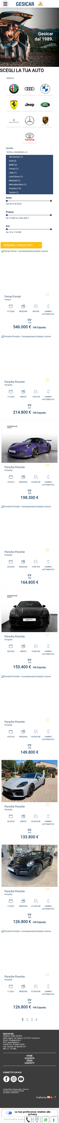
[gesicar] (29, 4)
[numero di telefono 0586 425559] (28, 1120)
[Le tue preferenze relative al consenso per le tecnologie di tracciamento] (54, 1120)
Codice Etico (14, 1092)
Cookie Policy (7, 1089)
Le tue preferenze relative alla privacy (32, 1113)
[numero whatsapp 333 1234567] (46, 1120)
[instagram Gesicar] (13, 1079)
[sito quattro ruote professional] (54, 1097)
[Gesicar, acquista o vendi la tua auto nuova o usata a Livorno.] (30, 271)
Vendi (29, 1060)
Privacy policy (17, 1089)
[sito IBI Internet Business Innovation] (49, 1097)
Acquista (29, 1058)
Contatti (29, 1063)
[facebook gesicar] (6, 1079)
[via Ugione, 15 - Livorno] (37, 1120)
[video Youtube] (21, 1079)
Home (29, 1056)
